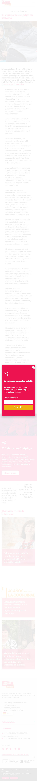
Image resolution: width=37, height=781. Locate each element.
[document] (18, 390)
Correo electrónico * (11, 398)
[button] (33, 367)
